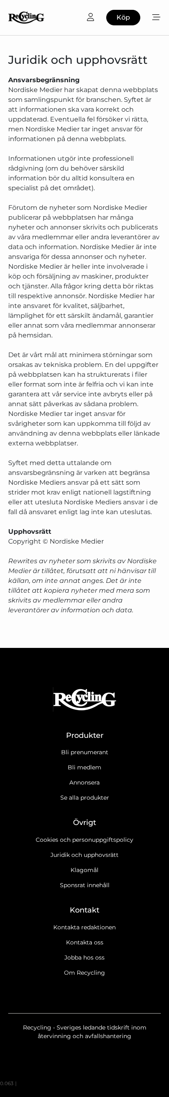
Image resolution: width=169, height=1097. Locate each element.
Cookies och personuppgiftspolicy (84, 839)
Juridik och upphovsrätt (84, 855)
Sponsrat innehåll (85, 885)
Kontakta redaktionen (84, 927)
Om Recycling (84, 972)
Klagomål (84, 870)
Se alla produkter (84, 797)
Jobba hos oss (84, 957)
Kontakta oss (84, 942)
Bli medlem (84, 767)
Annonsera (84, 782)
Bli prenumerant (84, 752)
